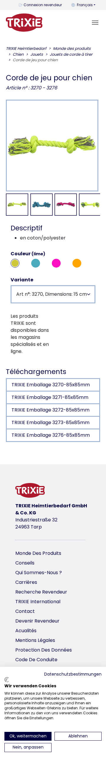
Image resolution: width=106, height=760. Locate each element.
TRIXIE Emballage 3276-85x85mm (50, 435)
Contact (25, 611)
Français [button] (85, 4)
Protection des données (43, 650)
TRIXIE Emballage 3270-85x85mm (50, 384)
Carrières (26, 582)
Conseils (24, 563)
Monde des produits (38, 553)
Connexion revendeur (43, 4)
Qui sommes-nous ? (38, 572)
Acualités (26, 630)
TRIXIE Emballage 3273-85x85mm (50, 422)
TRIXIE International (37, 601)
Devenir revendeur (37, 621)
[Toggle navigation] (95, 23)
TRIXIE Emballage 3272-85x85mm (50, 410)
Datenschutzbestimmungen (73, 674)
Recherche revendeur (41, 592)
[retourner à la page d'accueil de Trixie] (24, 22)
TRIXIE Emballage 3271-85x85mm (49, 397)
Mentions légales (35, 640)
